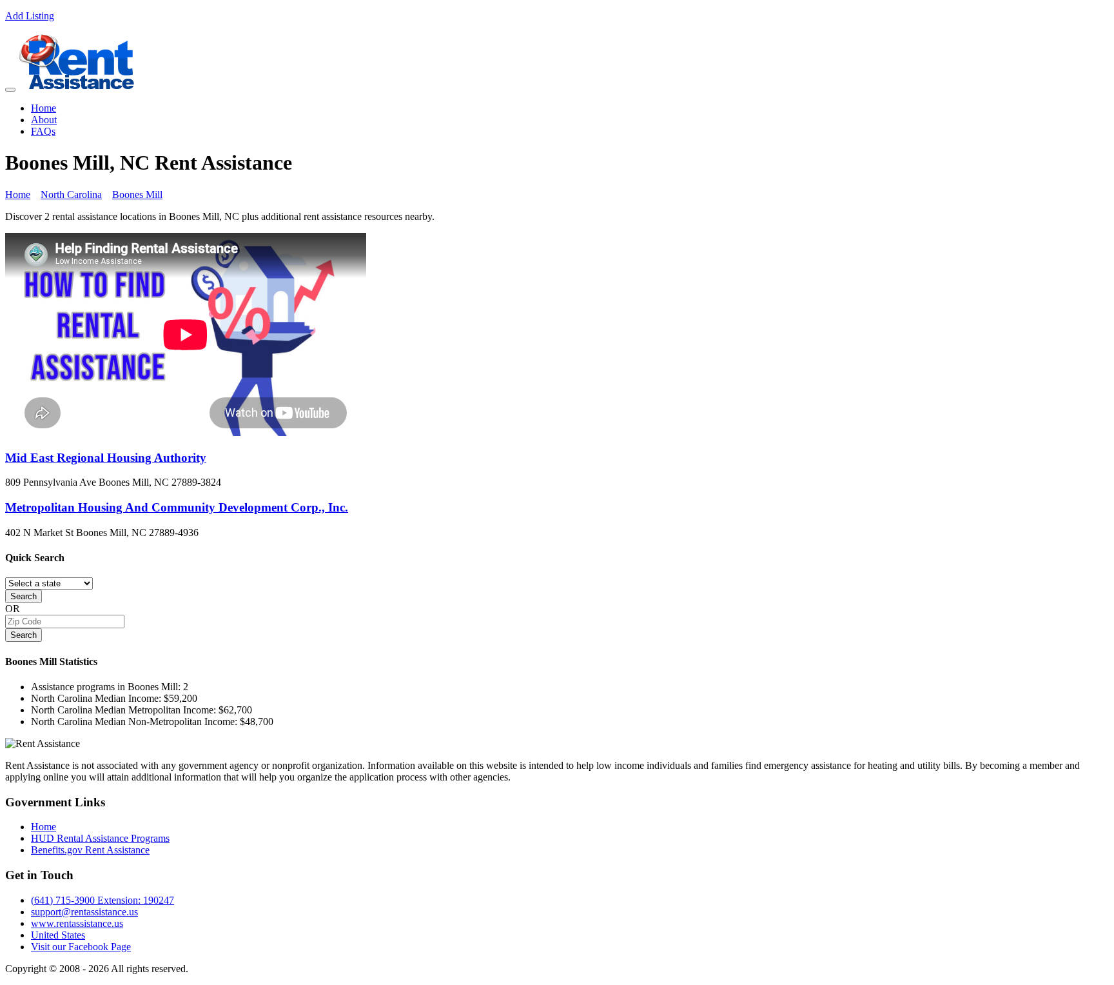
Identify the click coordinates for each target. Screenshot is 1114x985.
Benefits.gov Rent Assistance (90, 849)
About (44, 119)
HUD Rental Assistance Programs (100, 838)
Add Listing (29, 15)
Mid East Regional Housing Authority (105, 457)
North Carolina (71, 194)
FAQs (43, 131)
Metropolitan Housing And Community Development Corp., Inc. (176, 507)
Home (43, 108)
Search (23, 596)
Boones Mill (137, 194)
